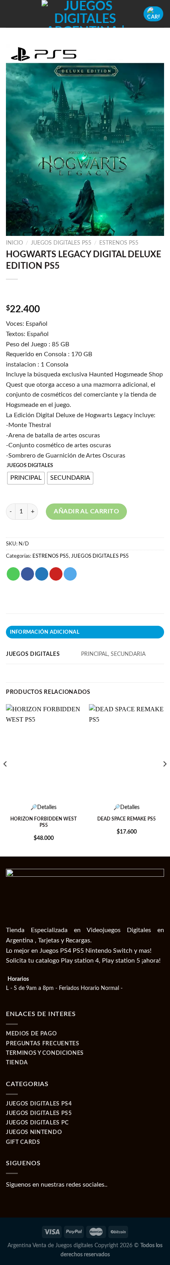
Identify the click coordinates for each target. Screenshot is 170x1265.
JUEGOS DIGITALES (30, 465)
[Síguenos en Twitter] (30, 1202)
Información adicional (44, 632)
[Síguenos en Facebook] (11, 1202)
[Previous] (5, 779)
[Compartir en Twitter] (41, 574)
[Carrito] (153, 13)
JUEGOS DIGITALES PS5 (61, 243)
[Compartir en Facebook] (27, 574)
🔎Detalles (43, 807)
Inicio (14, 243)
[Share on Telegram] (70, 574)
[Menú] (10, 13)
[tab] (85, 632)
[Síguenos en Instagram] (20, 1202)
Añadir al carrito (86, 511)
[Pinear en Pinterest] (55, 574)
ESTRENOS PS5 (118, 243)
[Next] (164, 779)
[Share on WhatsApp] (13, 574)
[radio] (26, 478)
